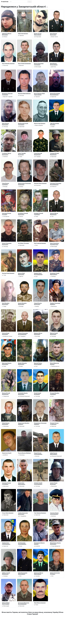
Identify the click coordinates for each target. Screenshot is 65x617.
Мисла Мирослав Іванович (54, 363)
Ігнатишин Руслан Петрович (6, 214)
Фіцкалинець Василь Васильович (55, 543)
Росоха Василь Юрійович (24, 453)
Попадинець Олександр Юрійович (40, 423)
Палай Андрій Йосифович (37, 393)
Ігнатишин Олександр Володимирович (55, 184)
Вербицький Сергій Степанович (23, 124)
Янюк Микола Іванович (40, 602)
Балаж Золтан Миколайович (37, 34)
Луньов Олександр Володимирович (23, 334)
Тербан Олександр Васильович (23, 513)
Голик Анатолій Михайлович (38, 154)
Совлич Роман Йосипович (53, 483)
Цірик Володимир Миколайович (22, 573)
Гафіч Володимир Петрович (54, 124)
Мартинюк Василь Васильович (6, 363)
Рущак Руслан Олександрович (38, 453)
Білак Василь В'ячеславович (54, 64)
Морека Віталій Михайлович (6, 393)
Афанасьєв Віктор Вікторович (6, 34)
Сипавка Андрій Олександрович (38, 483)
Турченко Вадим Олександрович (54, 513)
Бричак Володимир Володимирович (55, 94)
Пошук (29, 1)
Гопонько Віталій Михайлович (54, 154)
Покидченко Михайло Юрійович (23, 423)
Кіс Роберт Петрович (23, 243)
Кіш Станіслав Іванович (40, 243)
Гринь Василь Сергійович (5, 184)
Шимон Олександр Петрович (55, 573)
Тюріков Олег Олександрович (6, 543)
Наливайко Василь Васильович (23, 393)
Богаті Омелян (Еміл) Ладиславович (39, 94)
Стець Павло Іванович (7, 513)
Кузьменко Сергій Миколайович (54, 274)
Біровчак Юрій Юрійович (24, 93)
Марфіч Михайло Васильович (22, 363)
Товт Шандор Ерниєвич (40, 513)
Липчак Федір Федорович (5, 334)
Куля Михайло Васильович (5, 304)
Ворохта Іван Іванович (39, 123)
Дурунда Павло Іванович (40, 183)
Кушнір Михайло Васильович (22, 304)
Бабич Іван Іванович (23, 33)
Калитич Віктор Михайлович (54, 214)
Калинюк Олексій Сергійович (38, 214)
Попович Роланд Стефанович (54, 423)
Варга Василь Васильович (5, 124)
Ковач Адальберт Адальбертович (54, 244)
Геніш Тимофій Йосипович (22, 154)
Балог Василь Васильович (53, 34)
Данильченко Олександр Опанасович (24, 184)
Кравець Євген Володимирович (38, 274)
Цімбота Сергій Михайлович (6, 573)
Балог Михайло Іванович (8, 63)
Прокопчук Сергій (6, 453)
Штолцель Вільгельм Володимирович (23, 603)
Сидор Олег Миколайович (21, 483)
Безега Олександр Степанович (38, 64)
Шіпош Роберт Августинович (6, 603)
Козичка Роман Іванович (8, 273)
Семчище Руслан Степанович (6, 483)
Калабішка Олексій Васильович (23, 214)
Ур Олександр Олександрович (22, 543)
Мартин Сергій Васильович (54, 334)
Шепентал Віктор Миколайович (38, 573)
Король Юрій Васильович (21, 274)
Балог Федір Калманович (24, 63)
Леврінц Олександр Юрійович (55, 304)
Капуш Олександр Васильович (6, 244)
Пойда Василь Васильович (5, 423)
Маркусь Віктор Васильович (38, 334)
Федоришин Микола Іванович (39, 543)
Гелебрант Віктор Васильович (6, 154)
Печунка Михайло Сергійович (54, 393)
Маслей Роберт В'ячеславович (38, 363)
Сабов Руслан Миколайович (53, 453)
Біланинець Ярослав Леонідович (7, 94)
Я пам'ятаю (4, 1)
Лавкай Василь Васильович (38, 304)
